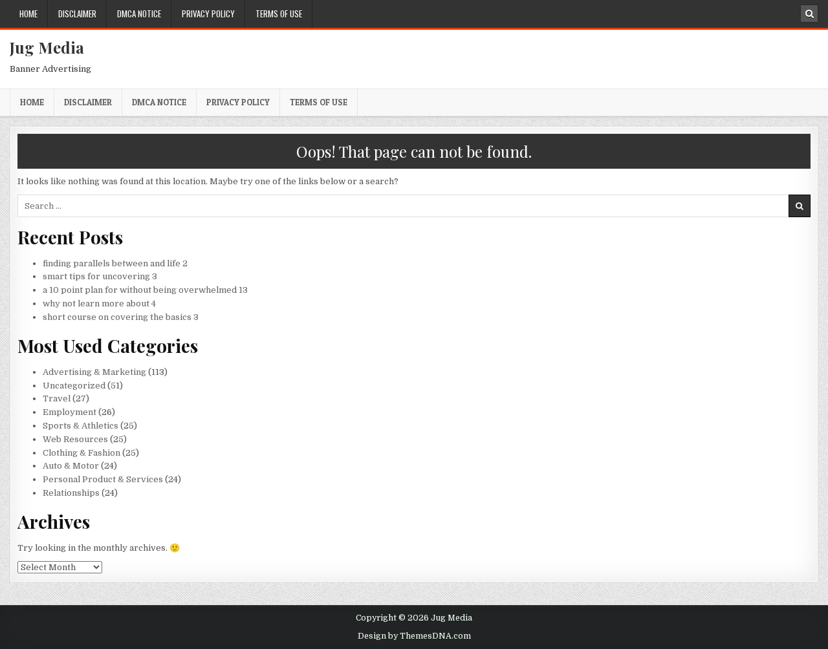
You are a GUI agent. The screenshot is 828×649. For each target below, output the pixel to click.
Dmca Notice (139, 13)
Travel (57, 398)
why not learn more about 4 (99, 303)
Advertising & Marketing (94, 372)
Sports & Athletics (80, 426)
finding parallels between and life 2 (115, 263)
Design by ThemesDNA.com (414, 636)
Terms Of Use (279, 13)
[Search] (809, 13)
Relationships (71, 493)
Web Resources (75, 439)
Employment (69, 412)
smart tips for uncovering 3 (100, 276)
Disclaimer (77, 13)
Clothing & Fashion (81, 453)
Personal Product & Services (103, 479)
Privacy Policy (208, 13)
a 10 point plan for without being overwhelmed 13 (145, 290)
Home (28, 13)
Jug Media (47, 47)
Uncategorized (74, 385)
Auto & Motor (71, 466)
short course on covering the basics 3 (121, 317)
